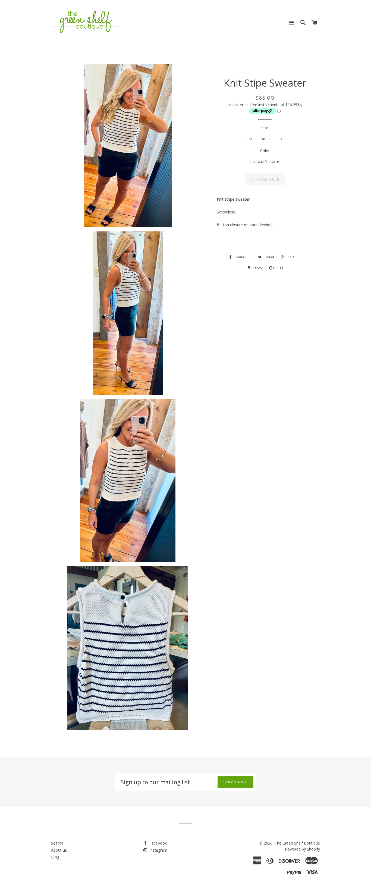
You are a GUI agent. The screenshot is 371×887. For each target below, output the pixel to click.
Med (265, 139)
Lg (281, 139)
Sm (249, 139)
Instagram (157, 850)
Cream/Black (265, 162)
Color (265, 150)
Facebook (157, 843)
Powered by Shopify (302, 849)
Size (264, 127)
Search (57, 843)
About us (59, 850)
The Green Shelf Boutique (297, 843)
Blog (55, 857)
